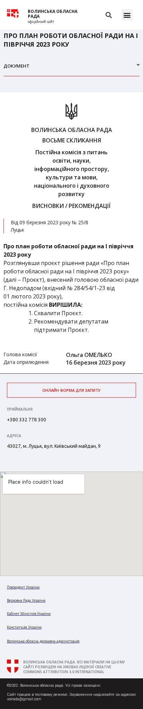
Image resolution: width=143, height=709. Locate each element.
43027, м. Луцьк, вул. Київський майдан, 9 (54, 446)
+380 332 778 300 (26, 419)
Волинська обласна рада (52, 14)
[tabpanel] (71, 232)
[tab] (71, 69)
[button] (127, 15)
